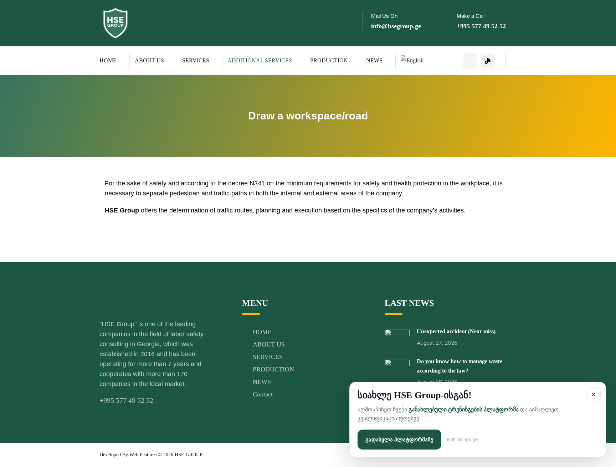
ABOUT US (149, 60)
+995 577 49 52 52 (481, 26)
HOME (108, 60)
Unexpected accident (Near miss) (456, 331)
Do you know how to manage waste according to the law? (459, 366)
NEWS (374, 60)
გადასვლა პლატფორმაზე (399, 439)
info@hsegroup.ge (396, 26)
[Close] (593, 394)
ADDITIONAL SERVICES (259, 60)
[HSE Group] (115, 22)
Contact (263, 394)
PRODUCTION (329, 60)
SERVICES (195, 60)
